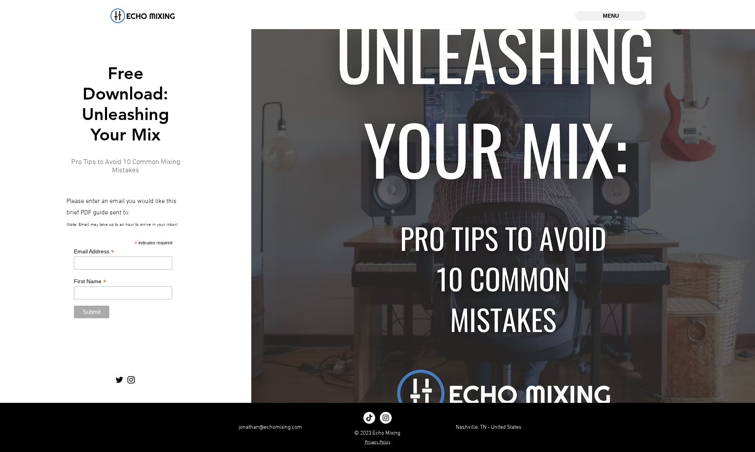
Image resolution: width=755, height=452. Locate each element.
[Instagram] (131, 380)
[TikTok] (369, 418)
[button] (610, 15)
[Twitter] (119, 380)
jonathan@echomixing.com (270, 427)
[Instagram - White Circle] (386, 418)
